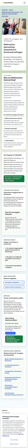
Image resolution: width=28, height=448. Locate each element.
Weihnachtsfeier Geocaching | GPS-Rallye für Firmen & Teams (12, 13)
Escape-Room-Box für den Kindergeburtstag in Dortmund (13, 379)
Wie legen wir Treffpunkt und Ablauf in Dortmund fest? (13, 258)
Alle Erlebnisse (6, 412)
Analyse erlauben (14, 444)
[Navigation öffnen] (24, 2)
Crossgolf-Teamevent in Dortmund (12, 366)
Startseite (5, 10)
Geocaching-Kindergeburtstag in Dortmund (11, 386)
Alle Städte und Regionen (12, 282)
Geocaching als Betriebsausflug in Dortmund (14, 394)
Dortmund (5, 16)
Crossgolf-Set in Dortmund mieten (13, 372)
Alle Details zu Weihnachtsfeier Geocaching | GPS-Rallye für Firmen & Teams (13, 178)
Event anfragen (10, 333)
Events (11, 10)
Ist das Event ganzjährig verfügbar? (13, 266)
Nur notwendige (14, 439)
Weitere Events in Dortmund (13, 287)
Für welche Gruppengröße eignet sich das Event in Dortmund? (14, 250)
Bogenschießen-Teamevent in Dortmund (14, 360)
